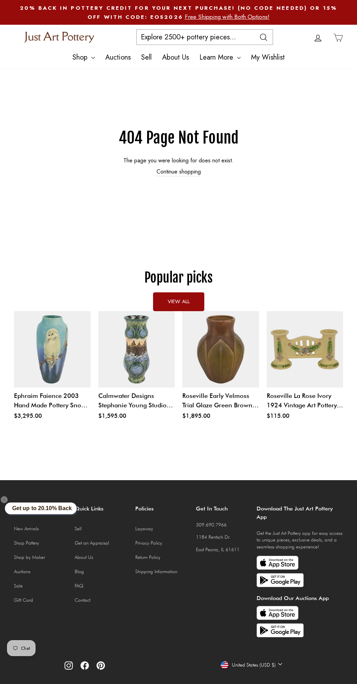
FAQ (79, 586)
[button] (8, 499)
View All (179, 301)
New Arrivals (26, 528)
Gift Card (23, 600)
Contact (82, 600)
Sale (18, 586)
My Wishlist (268, 57)
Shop (81, 57)
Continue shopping (179, 172)
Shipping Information (156, 571)
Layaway (144, 528)
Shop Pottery (26, 543)
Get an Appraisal (92, 543)
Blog (79, 571)
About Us (175, 57)
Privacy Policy (148, 543)
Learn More (217, 57)
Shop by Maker (29, 557)
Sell (146, 57)
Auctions (118, 57)
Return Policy (147, 557)
